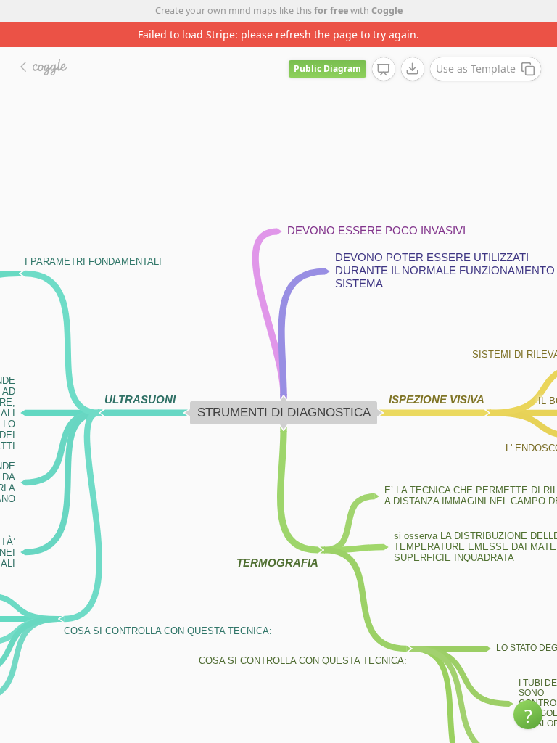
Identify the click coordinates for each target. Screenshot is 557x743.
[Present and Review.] (383, 69)
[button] (527, 714)
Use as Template (476, 68)
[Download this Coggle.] (412, 69)
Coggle (387, 10)
